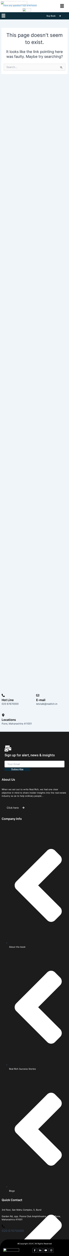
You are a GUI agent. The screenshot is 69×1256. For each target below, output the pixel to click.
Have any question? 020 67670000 (20, 5)
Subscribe (17, 769)
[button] (3, 15)
